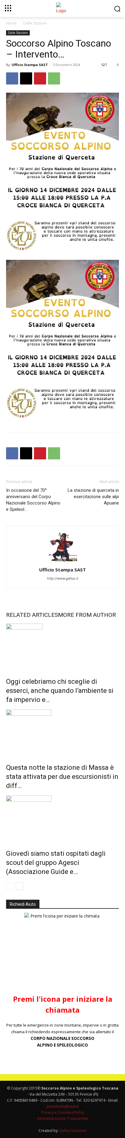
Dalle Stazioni (34, 23)
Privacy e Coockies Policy (62, 1112)
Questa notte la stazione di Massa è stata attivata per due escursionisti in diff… (62, 776)
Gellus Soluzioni (72, 1130)
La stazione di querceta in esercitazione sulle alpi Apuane (93, 497)
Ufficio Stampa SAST (30, 64)
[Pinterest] (40, 78)
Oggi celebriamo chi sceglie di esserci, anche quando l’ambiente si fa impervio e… (59, 690)
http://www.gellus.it (62, 578)
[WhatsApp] (54, 78)
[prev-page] (10, 886)
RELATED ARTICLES (32, 614)
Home (11, 23)
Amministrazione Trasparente (62, 1118)
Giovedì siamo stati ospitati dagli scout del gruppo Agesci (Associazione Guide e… (56, 862)
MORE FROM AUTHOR (87, 614)
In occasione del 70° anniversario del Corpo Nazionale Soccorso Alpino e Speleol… (33, 500)
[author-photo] (62, 561)
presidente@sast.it (62, 1106)
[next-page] (19, 886)
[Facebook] (12, 78)
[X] (26, 78)
